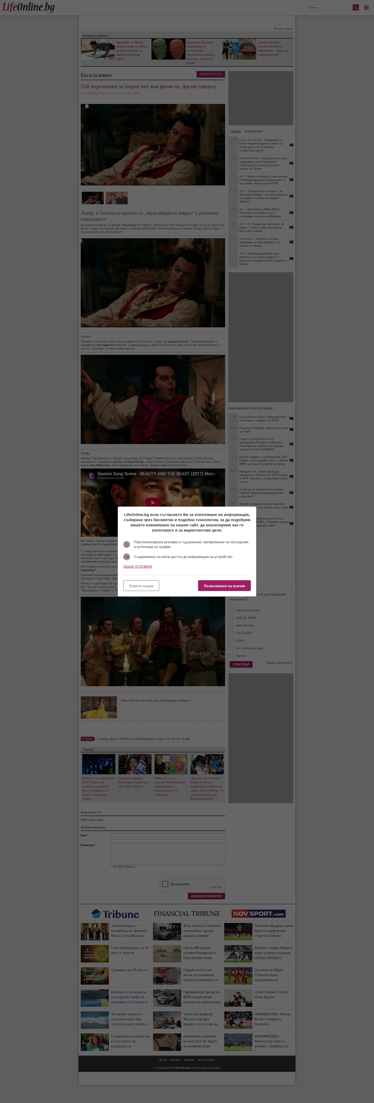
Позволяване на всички (224, 586)
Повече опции (141, 586)
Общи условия (137, 567)
